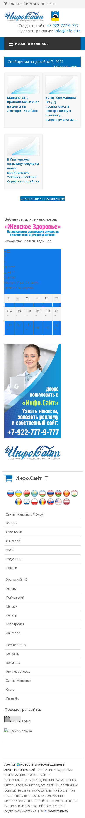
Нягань (11, 588)
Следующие (31, 198)
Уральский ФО (16, 579)
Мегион (12, 606)
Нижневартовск (18, 671)
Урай (9, 550)
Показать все (65, 66)
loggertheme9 (56, 811)
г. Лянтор (14, 4)
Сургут (11, 689)
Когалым (12, 654)
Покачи (11, 568)
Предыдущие (53, 198)
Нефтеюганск (16, 645)
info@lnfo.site (67, 30)
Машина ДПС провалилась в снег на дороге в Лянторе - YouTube (23, 104)
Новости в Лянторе (31, 43)
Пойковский (15, 597)
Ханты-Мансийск (18, 680)
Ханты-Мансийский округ (25, 514)
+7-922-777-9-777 (62, 25)
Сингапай (13, 541)
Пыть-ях (12, 698)
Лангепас (13, 633)
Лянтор (11, 615)
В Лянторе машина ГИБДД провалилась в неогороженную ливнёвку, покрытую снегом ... (61, 109)
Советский (14, 532)
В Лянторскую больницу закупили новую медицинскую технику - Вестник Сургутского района (23, 170)
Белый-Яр (13, 662)
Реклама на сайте (41, 4)
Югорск (12, 523)
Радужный (13, 559)
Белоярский (15, 624)
